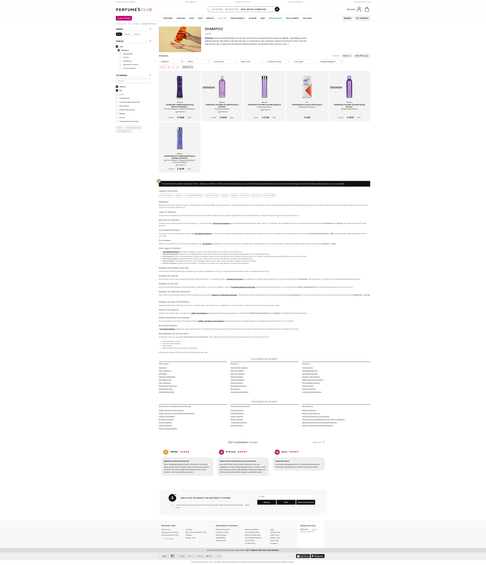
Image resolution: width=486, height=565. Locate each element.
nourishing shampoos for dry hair (243, 287)
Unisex (127, 34)
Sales (272, 529)
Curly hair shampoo (238, 380)
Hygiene (253, 18)
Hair (200, 18)
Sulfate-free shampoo (167, 416)
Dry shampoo (235, 389)
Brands (347, 18)
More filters (360, 56)
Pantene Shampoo (237, 413)
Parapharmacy (238, 18)
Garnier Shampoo (237, 416)
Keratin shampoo (237, 383)
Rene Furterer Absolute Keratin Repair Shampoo (319, 422)
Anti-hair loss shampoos (221, 223)
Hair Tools (244, 195)
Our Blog (189, 529)
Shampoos (136, 24)
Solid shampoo (307, 368)
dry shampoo (207, 244)
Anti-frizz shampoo (238, 374)
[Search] (277, 9)
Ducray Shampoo (237, 425)
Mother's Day (275, 538)
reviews (243, 442)
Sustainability (220, 538)
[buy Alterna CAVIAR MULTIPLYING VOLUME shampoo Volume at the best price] (264, 89)
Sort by (346, 56)
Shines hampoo (307, 386)
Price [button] (190, 61)
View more (317, 442)
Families (120, 41)
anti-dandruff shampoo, (203, 234)
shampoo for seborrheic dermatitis (224, 295)
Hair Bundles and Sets (166, 392)
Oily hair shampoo (165, 425)
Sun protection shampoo (240, 392)
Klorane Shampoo (237, 410)
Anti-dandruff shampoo (239, 368)
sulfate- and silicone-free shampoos (211, 321)
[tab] (171, 61)
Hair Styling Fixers (165, 380)
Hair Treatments (212, 195)
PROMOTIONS (233, 9)
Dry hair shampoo (165, 422)
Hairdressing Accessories (168, 386)
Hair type (245, 61)
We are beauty (221, 535)
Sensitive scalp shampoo (311, 377)
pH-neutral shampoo (167, 329)
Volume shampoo (237, 377)
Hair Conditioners (165, 371)
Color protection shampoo (311, 392)
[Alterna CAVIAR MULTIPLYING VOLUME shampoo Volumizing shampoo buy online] (264, 112)
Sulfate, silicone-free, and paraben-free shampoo (177, 413)
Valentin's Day (275, 532)
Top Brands (121, 75)
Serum (119, 127)
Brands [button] (172, 61)
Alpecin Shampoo (237, 419)
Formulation (274, 61)
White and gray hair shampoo (312, 380)
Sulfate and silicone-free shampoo (171, 410)
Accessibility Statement (253, 538)
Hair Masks (163, 374)
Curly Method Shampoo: (171, 252)
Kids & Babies (292, 18)
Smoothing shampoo (310, 374)
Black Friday (274, 540)
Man (262, 18)
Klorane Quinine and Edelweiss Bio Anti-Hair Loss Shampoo (323, 419)
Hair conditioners (166, 195)
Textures (298, 61)
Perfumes (168, 18)
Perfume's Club (121, 24)
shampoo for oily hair (234, 279)
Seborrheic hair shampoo (168, 428)
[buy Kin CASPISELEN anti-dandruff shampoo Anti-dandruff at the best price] (307, 89)
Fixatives (225, 195)
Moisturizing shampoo (239, 386)
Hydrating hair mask (133, 127)
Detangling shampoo (310, 371)
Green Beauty (275, 18)
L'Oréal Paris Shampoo (239, 422)
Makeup (210, 18)
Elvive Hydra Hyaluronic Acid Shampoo (315, 416)
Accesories (256, 195)
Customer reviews (222, 532)
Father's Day (274, 535)
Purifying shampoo (309, 389)
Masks (179, 195)
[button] (171, 538)
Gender (119, 29)
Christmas (273, 543)
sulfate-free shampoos (199, 313)
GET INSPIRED (217, 9)
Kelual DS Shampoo (309, 410)
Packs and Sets (269, 195)
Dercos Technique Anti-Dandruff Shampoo (317, 425)
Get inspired (362, 18)
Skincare (181, 18)
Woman (137, 34)
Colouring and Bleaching (193, 195)
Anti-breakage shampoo (311, 383)
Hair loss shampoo (237, 371)
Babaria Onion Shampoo (311, 413)
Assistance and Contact (125, 2)
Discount (219, 61)
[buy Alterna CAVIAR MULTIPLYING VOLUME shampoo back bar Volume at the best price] (222, 89)
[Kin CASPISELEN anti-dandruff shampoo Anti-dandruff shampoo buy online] (307, 112)
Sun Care (222, 18)
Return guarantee (295, 2)
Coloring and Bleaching (167, 377)
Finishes (234, 195)
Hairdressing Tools (166, 389)
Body (191, 18)
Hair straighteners (123, 131)
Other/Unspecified (306, 502)
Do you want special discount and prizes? (243, 550)
